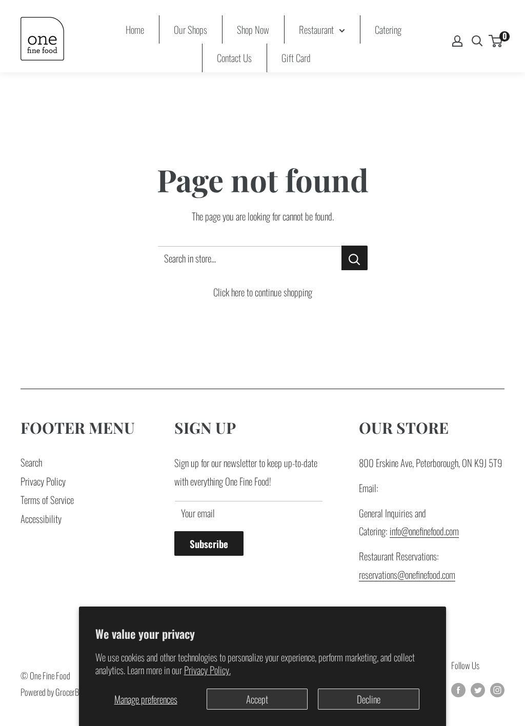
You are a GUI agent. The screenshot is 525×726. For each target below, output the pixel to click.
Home (135, 29)
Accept (257, 699)
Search (31, 462)
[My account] (457, 41)
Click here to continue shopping (262, 292)
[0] (496, 41)
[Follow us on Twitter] (478, 689)
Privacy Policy (43, 481)
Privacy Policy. (207, 669)
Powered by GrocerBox (53, 691)
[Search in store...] (354, 258)
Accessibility (41, 518)
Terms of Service (47, 499)
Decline (368, 699)
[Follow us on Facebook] (458, 689)
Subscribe (209, 543)
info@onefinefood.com (424, 530)
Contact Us (234, 57)
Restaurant (316, 29)
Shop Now (253, 29)
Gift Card (296, 57)
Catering (388, 29)
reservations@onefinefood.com (407, 574)
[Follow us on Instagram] (497, 689)
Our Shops (190, 29)
